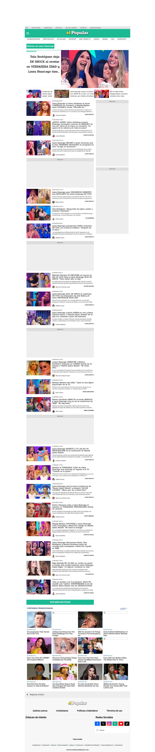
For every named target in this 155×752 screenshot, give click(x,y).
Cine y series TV (85, 39)
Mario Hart (59, 27)
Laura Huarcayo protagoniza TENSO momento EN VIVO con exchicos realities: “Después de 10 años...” (72, 227)
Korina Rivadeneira (95, 27)
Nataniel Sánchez (89, 286)
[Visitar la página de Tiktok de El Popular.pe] (126, 724)
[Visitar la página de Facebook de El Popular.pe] (97, 724)
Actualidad (61, 39)
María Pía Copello (89, 534)
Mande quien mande (88, 391)
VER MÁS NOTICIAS (60, 602)
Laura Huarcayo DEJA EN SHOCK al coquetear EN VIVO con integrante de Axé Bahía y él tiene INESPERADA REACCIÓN (72, 295)
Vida (112, 39)
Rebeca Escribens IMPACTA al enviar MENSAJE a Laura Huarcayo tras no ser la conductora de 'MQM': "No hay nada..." (72, 401)
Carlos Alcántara (88, 135)
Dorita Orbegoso (89, 516)
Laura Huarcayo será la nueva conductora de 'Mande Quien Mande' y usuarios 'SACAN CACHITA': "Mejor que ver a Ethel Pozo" (71, 488)
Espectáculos (48, 39)
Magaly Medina (36, 27)
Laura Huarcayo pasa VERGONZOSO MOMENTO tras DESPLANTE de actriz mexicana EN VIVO (72, 193)
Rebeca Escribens (89, 410)
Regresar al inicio (37, 694)
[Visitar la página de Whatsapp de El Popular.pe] (115, 724)
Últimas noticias (33, 39)
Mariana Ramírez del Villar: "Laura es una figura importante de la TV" (73, 383)
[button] (27, 33)
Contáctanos (62, 710)
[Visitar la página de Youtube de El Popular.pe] (120, 724)
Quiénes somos (40, 710)
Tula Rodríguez (89, 218)
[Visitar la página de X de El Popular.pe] (103, 724)
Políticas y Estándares (87, 710)
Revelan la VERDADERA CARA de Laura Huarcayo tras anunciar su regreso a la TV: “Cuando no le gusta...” (70, 469)
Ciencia (96, 39)
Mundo (105, 39)
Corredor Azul (48, 27)
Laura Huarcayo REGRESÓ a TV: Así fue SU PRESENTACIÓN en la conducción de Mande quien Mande (71, 450)
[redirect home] (77, 703)
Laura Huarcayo (89, 114)
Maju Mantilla (90, 574)
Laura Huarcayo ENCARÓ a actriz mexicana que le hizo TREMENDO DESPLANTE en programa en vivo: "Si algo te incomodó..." (73, 144)
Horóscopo (83, 27)
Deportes (72, 39)
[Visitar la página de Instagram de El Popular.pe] (109, 724)
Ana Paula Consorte (71, 27)
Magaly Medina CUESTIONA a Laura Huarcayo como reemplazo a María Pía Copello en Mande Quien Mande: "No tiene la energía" (72, 525)
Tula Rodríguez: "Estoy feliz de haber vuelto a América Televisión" (72, 210)
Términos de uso (114, 710)
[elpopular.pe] (77, 35)
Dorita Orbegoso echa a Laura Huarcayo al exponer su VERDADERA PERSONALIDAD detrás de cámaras (72, 507)
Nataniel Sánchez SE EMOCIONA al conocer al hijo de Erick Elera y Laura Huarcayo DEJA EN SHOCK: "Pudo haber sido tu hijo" (72, 277)
